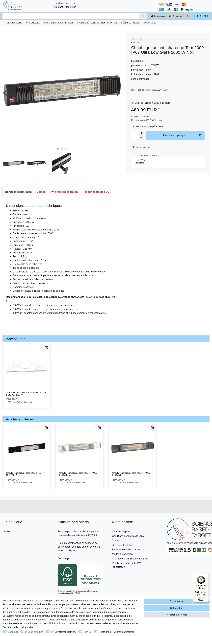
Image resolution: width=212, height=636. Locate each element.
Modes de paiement (122, 554)
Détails (41, 191)
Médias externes (34, 631)
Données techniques (18, 191)
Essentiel (13, 631)
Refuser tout (176, 608)
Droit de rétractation (122, 545)
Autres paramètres (124, 631)
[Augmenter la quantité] (141, 133)
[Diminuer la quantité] (141, 137)
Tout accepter (177, 601)
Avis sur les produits (64, 191)
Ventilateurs (14, 23)
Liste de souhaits (142, 147)
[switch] (201, 599)
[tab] (18, 192)
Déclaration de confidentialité (17, 627)
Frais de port (64, 558)
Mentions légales (121, 531)
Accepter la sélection (176, 614)
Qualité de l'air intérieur (58, 23)
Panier (6, 531)
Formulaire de (120, 549)
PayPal (87, 631)
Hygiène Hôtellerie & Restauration (97, 23)
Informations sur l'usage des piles (130, 558)
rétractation (134, 549)
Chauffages (33, 23)
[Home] (18, 5)
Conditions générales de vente (128, 535)
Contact (58, 6)
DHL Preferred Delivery (63, 631)
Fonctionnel (105, 631)
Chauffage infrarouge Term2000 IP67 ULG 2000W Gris (131, 474)
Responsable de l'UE (95, 191)
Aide (67, 6)
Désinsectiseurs (130, 23)
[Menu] (207, 576)
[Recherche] (143, 16)
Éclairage (150, 23)
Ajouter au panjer (174, 135)
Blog (73, 6)
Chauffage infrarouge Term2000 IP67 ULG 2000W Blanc (78, 474)
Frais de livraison (149, 155)
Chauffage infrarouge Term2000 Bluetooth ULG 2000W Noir (25, 474)
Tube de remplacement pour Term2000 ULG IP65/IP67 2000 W (26, 394)
